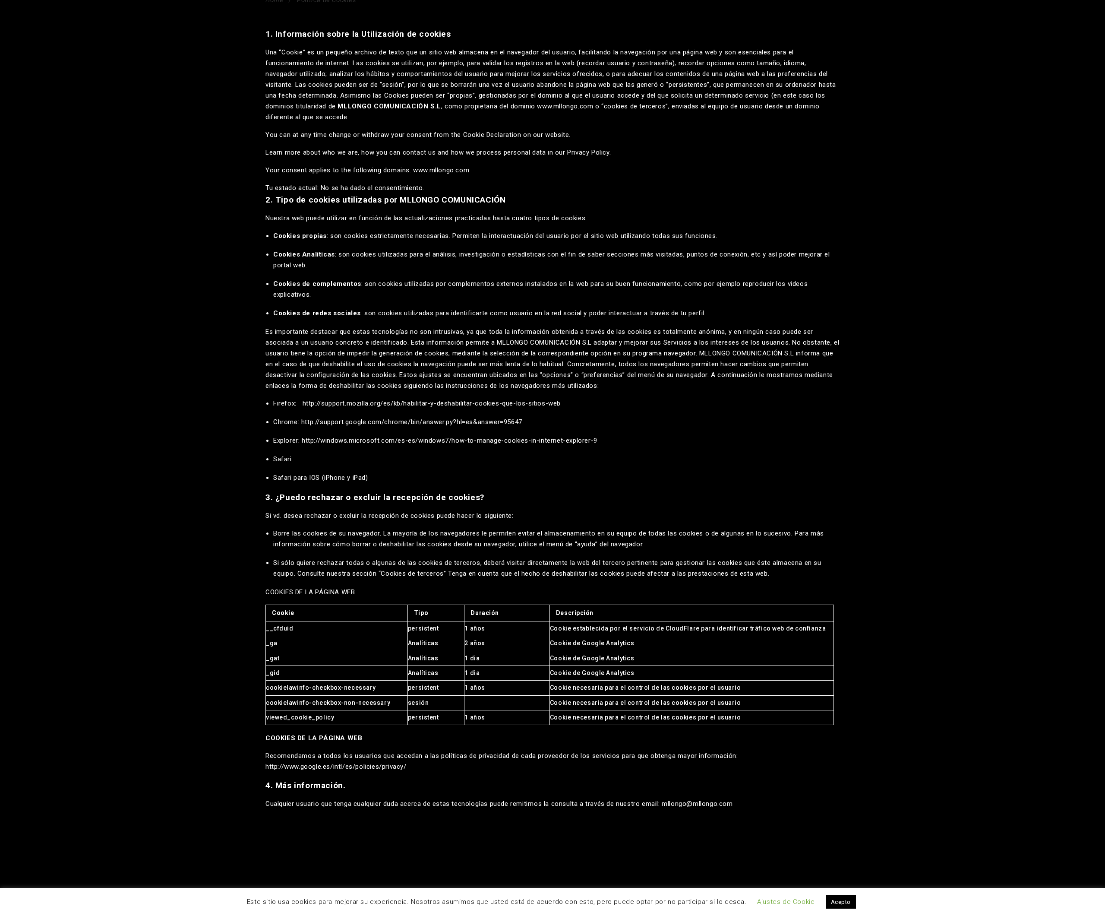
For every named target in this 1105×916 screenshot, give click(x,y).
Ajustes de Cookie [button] (786, 902)
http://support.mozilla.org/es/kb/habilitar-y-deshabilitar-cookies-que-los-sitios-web (432, 403)
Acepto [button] (841, 902)
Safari (282, 459)
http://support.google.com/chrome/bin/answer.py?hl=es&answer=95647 (411, 422)
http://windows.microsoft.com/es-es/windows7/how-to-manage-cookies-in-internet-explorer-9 (448, 440)
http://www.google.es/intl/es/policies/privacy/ (336, 766)
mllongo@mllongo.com (697, 804)
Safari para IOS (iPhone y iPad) (320, 478)
